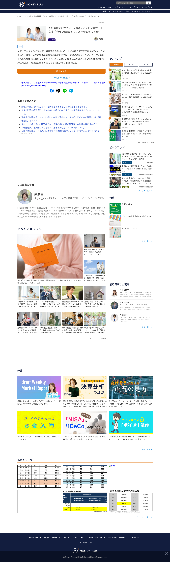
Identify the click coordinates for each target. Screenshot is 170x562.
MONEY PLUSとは (35, 538)
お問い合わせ (112, 538)
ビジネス (112, 11)
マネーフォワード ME (85, 543)
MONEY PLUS (21, 16)
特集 (116, 7)
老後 (121, 11)
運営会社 (46, 538)
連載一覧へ (146, 449)
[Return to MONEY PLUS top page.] (31, 4)
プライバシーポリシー (79, 538)
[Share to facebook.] (52, 91)
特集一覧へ (146, 241)
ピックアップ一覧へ (142, 191)
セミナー (126, 7)
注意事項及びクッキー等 (97, 538)
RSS (128, 538)
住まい (128, 11)
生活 (104, 11)
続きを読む (61, 71)
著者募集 (122, 538)
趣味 (136, 11)
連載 (110, 7)
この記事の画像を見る (61, 78)
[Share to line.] (65, 91)
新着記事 (101, 7)
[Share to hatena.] (71, 91)
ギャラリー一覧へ (143, 517)
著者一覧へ (146, 327)
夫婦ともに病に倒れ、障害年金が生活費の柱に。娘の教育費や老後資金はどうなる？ (59, 124)
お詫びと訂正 (136, 538)
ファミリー (145, 11)
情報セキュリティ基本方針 (60, 538)
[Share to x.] (58, 91)
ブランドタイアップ (142, 7)
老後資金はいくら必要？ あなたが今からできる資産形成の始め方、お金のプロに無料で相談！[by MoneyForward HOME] (63, 84)
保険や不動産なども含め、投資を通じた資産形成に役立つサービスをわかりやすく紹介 (60, 131)
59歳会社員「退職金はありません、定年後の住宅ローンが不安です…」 (53, 127)
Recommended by (95, 339)
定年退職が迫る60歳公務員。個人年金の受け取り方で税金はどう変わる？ (54, 106)
